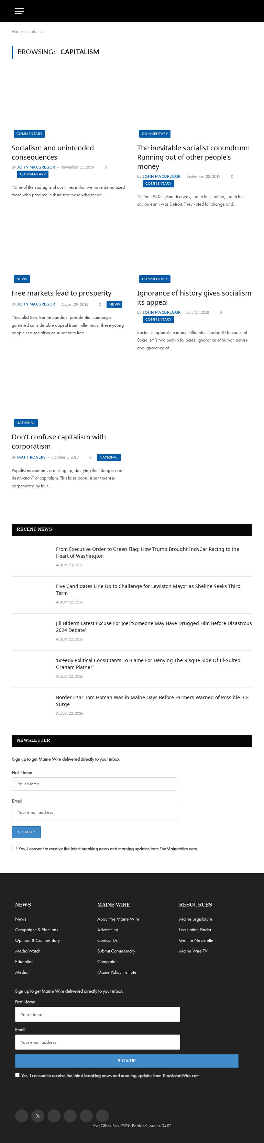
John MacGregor (36, 167)
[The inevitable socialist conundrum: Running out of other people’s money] (194, 105)
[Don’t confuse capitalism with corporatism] (69, 394)
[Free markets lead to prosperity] (69, 250)
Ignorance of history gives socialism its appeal (194, 297)
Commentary (29, 134)
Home (17, 32)
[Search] (246, 11)
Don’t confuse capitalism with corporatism (59, 441)
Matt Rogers (31, 457)
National (25, 423)
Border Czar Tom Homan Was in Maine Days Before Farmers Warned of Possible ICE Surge (152, 700)
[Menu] (19, 11)
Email (17, 801)
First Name (22, 772)
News (21, 279)
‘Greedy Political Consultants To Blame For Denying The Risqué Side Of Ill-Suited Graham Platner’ (148, 663)
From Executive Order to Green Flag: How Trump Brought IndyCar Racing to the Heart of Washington (147, 552)
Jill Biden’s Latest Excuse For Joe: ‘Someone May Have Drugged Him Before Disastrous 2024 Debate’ (154, 626)
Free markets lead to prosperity (61, 293)
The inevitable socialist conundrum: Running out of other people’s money (193, 157)
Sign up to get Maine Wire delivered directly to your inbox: (66, 759)
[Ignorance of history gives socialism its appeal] (194, 250)
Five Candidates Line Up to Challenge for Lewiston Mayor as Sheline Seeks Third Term (148, 589)
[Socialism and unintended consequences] (69, 105)
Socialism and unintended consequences (53, 152)
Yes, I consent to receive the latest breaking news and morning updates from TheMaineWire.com (108, 848)
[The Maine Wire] (132, 11)
